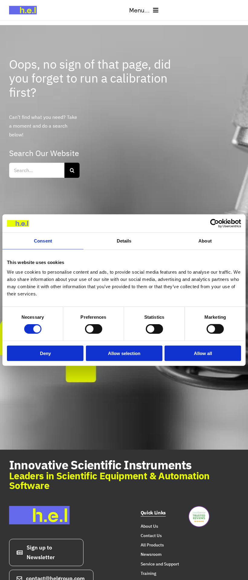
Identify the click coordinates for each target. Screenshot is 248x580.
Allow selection (124, 353)
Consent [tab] (43, 240)
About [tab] (205, 240)
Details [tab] (124, 240)
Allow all (203, 353)
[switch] (93, 329)
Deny (45, 353)
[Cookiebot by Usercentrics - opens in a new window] (214, 223)
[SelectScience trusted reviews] (199, 508)
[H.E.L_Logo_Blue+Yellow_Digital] (24, 5)
